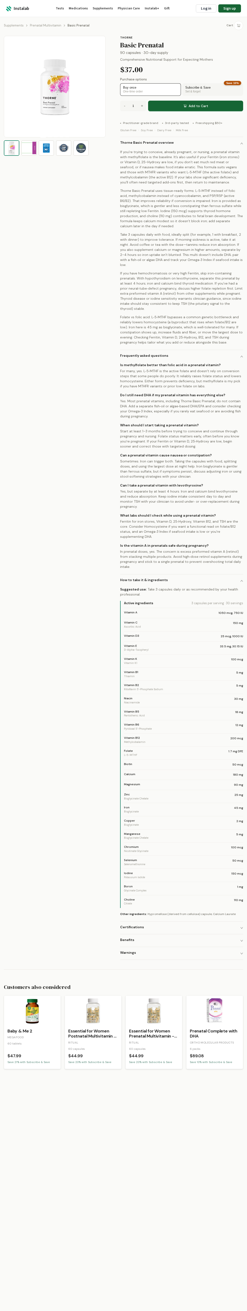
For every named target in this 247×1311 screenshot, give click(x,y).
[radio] (150, 89)
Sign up (229, 8)
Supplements (14, 25)
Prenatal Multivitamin (45, 25)
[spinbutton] (133, 106)
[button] (181, 143)
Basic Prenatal (78, 25)
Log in (206, 8)
